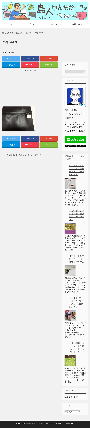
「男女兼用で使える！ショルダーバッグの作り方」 (25, 155)
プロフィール (34, 24)
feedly (49, 65)
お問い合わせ (77, 24)
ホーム (12, 24)
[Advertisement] (30, 87)
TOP (18, 33)
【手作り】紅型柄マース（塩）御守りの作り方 (76, 259)
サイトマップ (55, 24)
